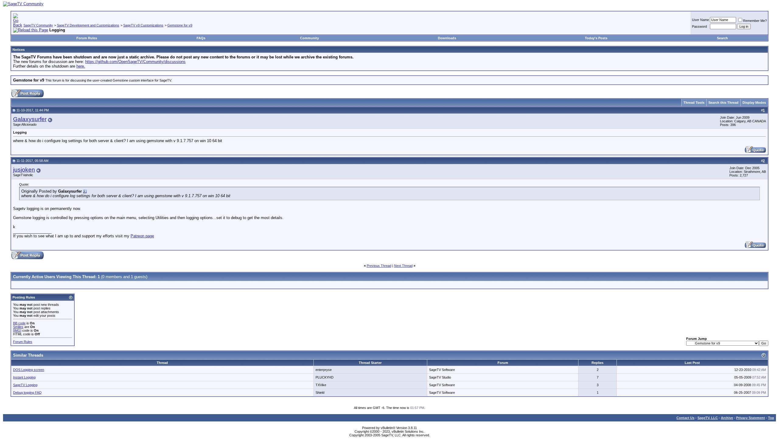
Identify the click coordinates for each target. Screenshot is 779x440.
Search (722, 38)
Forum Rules (86, 38)
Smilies (18, 327)
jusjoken (24, 169)
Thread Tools (693, 102)
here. (80, 66)
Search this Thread (723, 102)
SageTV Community (38, 25)
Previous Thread (379, 265)
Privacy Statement (750, 418)
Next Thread (403, 265)
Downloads (447, 38)
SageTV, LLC (707, 418)
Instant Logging (24, 377)
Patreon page (142, 236)
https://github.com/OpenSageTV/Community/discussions (135, 61)
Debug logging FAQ (27, 392)
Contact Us (685, 418)
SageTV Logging (25, 385)
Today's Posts (596, 38)
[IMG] (17, 330)
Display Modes (754, 102)
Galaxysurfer (30, 119)
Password (699, 26)
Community (309, 38)
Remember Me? (755, 21)
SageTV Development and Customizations (88, 25)
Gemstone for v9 (179, 25)
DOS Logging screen (28, 370)
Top (771, 418)
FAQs (201, 38)
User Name (700, 20)
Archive (727, 418)
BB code (19, 323)
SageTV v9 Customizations (143, 25)
